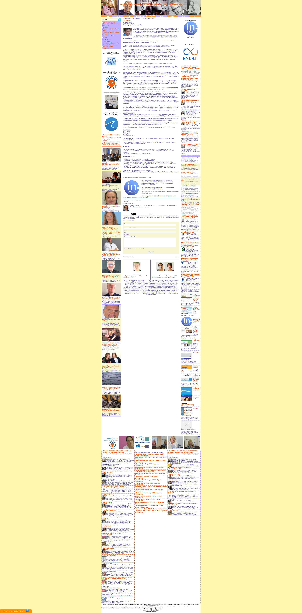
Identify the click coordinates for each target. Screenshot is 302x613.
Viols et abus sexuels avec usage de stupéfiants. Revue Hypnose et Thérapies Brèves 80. (117, 577)
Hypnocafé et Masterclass (110, 36)
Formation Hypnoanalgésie (129, 217)
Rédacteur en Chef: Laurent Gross (151, 608)
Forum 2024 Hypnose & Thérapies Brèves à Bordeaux (139, 280)
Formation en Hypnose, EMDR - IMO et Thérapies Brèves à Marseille (196, 378)
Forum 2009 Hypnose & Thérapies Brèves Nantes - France (153, 290)
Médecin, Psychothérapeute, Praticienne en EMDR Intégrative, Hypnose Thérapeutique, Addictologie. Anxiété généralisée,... (185, 483)
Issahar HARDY (107, 457)
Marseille (105, 606)
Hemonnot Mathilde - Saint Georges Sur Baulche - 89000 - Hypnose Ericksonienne (150, 471)
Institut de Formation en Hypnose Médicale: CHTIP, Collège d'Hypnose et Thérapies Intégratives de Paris (189, 336)
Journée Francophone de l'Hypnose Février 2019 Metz (150, 283)
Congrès (118, 16)
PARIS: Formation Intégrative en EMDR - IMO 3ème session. (190, 145)
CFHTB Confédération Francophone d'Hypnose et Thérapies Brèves (140, 216)
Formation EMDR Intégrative (190, 44)
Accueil (107, 16)
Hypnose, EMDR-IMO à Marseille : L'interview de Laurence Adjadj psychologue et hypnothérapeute (111, 344)
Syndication (153, 605)
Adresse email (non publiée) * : (130, 227)
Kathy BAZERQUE (108, 548)
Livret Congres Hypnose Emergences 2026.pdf (189, 194)
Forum (194, 16)
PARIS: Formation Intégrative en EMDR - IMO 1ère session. (190, 110)
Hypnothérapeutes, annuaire (188, 429)
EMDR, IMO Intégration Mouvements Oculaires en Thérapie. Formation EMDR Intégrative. (116, 451)
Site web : (126, 230)
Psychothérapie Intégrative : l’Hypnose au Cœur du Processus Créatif (136, 276)
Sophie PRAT (107, 526)
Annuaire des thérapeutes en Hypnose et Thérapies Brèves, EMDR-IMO (190, 303)
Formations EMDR (140, 16)
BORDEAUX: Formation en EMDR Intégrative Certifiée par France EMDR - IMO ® (189, 78)
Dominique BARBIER (109, 571)
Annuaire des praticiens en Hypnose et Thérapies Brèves (196, 298)
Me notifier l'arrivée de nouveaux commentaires (136, 248)
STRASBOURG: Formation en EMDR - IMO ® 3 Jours (190, 100)
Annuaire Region (108, 46)
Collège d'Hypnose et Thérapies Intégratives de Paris (196, 330)
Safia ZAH (106, 518)
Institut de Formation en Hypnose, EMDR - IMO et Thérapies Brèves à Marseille (190, 385)
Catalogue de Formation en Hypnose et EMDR (196, 321)
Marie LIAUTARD (108, 472)
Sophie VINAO (107, 502)
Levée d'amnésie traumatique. (112, 588)
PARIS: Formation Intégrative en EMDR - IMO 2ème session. (190, 121)
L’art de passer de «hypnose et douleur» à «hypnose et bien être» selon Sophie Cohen (110, 366)
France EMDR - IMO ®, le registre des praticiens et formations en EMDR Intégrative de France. (182, 451)
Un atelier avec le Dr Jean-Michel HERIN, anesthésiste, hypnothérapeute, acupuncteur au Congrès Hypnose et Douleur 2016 (111, 321)
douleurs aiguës (167, 216)
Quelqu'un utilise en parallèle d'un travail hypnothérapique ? (190, 158)
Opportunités (106, 48)
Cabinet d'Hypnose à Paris (187, 406)
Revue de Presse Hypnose (110, 45)
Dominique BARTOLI (109, 510)
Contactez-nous (111, 147)
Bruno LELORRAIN (109, 479)
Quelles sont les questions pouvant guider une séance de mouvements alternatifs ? (189, 216)
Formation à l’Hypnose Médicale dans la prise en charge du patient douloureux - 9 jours (110, 164)
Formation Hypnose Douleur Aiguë (168, 217)
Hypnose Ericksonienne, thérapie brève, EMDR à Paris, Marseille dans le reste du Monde (190, 206)
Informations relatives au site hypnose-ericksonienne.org (151, 609)
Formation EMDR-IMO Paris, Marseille (13, 611)
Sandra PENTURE (108, 494)
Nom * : (125, 223)
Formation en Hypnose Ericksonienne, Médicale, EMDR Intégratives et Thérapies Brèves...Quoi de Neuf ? (151, 4)
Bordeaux (114, 606)
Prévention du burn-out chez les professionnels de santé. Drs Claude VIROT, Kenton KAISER (111, 276)
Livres (183, 16)
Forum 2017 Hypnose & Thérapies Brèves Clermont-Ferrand (155, 284)
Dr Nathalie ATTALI (128, 203)
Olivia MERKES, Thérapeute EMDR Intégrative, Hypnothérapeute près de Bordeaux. (111, 139)
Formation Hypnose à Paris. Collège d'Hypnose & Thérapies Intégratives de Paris (111, 53)
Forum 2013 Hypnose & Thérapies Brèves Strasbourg (144, 18)
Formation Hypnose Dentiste (154, 217)
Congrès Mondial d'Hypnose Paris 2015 (156, 286)
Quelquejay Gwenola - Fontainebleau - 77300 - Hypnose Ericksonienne (149, 506)
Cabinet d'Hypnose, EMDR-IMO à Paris (196, 309)
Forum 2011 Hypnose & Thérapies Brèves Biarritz (145, 289)
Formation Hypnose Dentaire (141, 217)
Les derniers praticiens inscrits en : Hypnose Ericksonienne (149, 452)
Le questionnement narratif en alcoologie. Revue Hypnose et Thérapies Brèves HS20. (190, 231)
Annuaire (172, 16)
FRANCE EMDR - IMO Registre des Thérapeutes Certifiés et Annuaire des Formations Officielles (111, 72)
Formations (128, 16)
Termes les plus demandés (151, 611)
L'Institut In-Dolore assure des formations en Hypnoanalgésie (188, 362)
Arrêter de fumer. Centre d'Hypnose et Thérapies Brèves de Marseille (110, 410)
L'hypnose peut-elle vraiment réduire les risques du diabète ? (189, 165)
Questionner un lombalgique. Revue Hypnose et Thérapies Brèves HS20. (189, 260)
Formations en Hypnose (196, 389)
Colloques (106, 34)
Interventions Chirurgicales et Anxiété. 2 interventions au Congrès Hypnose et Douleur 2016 (111, 254)
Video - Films (106, 39)
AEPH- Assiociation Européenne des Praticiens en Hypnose (145, 293)
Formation (183, 196)
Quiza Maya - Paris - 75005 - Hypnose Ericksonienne (151, 509)
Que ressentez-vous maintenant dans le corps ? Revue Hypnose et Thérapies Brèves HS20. (190, 276)
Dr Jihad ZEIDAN (174, 216)
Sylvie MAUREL (107, 541)
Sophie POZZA (107, 563)
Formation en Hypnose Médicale (196, 366)
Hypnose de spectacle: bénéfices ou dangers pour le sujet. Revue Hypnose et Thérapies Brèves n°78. (111, 143)
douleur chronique (159, 216)
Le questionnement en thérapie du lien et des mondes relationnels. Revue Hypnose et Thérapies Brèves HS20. (190, 244)
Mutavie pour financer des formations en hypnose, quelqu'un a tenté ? (190, 179)
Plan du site (146, 605)
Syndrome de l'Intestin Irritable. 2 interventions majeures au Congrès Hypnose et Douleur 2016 (111, 299)
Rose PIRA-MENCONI (109, 555)
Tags (157, 605)
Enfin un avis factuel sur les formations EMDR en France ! (188, 171)
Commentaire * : (127, 234)
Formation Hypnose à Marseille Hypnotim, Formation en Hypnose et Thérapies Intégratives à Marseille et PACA (111, 113)
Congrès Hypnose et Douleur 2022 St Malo (145, 282)
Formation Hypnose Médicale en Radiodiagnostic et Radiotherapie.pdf (190, 199)
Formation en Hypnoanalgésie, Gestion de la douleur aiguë (110, 186)
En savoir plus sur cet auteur (141, 207)
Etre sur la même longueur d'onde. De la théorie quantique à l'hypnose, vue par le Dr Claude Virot (111, 388)
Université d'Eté (151, 292)
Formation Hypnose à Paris (190, 20)
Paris (102, 606)
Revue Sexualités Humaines (111, 32)
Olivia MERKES (107, 535)
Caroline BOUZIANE (109, 466)
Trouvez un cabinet (159, 607)
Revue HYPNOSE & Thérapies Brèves (150, 16)
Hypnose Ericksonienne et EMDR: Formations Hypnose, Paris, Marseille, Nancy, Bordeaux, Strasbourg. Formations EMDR (189, 161)
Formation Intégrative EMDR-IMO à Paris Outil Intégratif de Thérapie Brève (111, 92)
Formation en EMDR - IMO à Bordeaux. (114, 486)
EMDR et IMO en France (196, 341)
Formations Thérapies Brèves (111, 43)
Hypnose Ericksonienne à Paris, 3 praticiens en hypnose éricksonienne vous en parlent (190, 418)
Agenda (161, 16)
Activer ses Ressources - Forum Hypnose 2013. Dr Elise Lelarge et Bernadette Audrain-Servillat (164, 276)
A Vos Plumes (107, 41)
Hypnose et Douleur (131, 218)
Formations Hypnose (109, 22)
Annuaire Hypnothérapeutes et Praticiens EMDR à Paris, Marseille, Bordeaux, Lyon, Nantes (190, 432)
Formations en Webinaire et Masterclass (110, 24)
